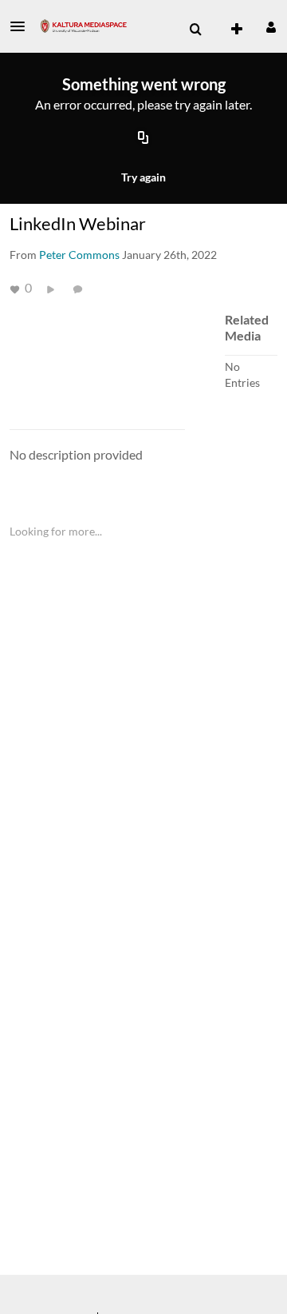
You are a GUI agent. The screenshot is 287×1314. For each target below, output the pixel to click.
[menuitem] (195, 29)
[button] (22, 26)
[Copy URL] (143, 139)
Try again (143, 177)
